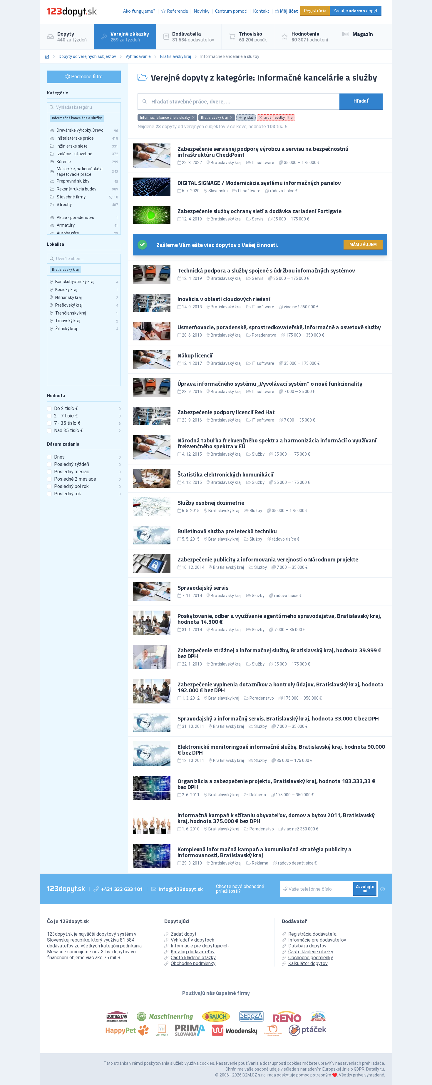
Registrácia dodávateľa (312, 934)
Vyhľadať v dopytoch (192, 940)
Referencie (177, 10)
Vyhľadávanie (138, 56)
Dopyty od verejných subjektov (87, 56)
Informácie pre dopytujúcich (200, 946)
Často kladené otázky (193, 957)
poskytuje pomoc (293, 1075)
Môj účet (289, 10)
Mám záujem (363, 244)
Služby (258, 454)
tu (382, 1069)
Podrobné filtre (86, 76)
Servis (258, 219)
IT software (263, 162)
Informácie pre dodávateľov (317, 940)
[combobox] (243, 101)
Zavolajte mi (365, 888)
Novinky (202, 10)
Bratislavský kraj (175, 56)
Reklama (258, 795)
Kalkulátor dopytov (308, 963)
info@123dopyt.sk (181, 889)
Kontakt (261, 10)
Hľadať (361, 101)
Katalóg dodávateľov (193, 951)
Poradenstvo (264, 335)
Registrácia (315, 10)
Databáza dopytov (307, 946)
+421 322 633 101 (122, 889)
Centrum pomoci (231, 10)
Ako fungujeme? (139, 10)
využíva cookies (199, 1063)
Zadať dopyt (355, 10)
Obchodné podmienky (193, 963)
